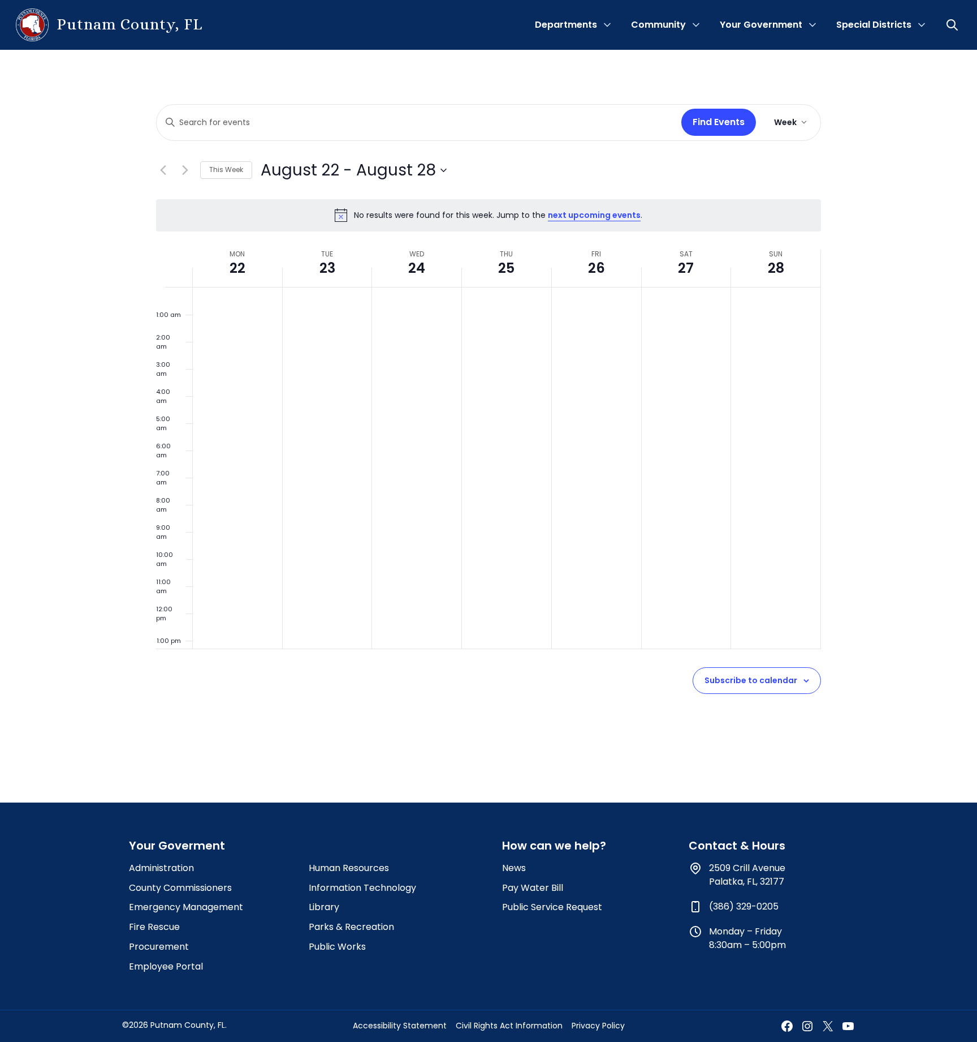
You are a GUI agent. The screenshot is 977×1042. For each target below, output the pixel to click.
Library (324, 907)
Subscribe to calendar (750, 680)
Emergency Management (186, 907)
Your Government (761, 24)
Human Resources (349, 867)
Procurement (159, 946)
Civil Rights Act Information (509, 1025)
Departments (566, 24)
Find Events (719, 121)
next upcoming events (594, 215)
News (514, 867)
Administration (161, 867)
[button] (953, 25)
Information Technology (362, 887)
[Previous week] (163, 170)
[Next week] (185, 170)
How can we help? (554, 846)
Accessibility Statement (400, 1025)
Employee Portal (166, 966)
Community (658, 24)
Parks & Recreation (351, 926)
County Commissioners (180, 887)
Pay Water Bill (532, 887)
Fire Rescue (154, 926)
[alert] (488, 215)
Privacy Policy (598, 1025)
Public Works (337, 946)
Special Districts (873, 24)
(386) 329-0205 (744, 906)
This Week (226, 169)
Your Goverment (177, 846)
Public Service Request (552, 907)
